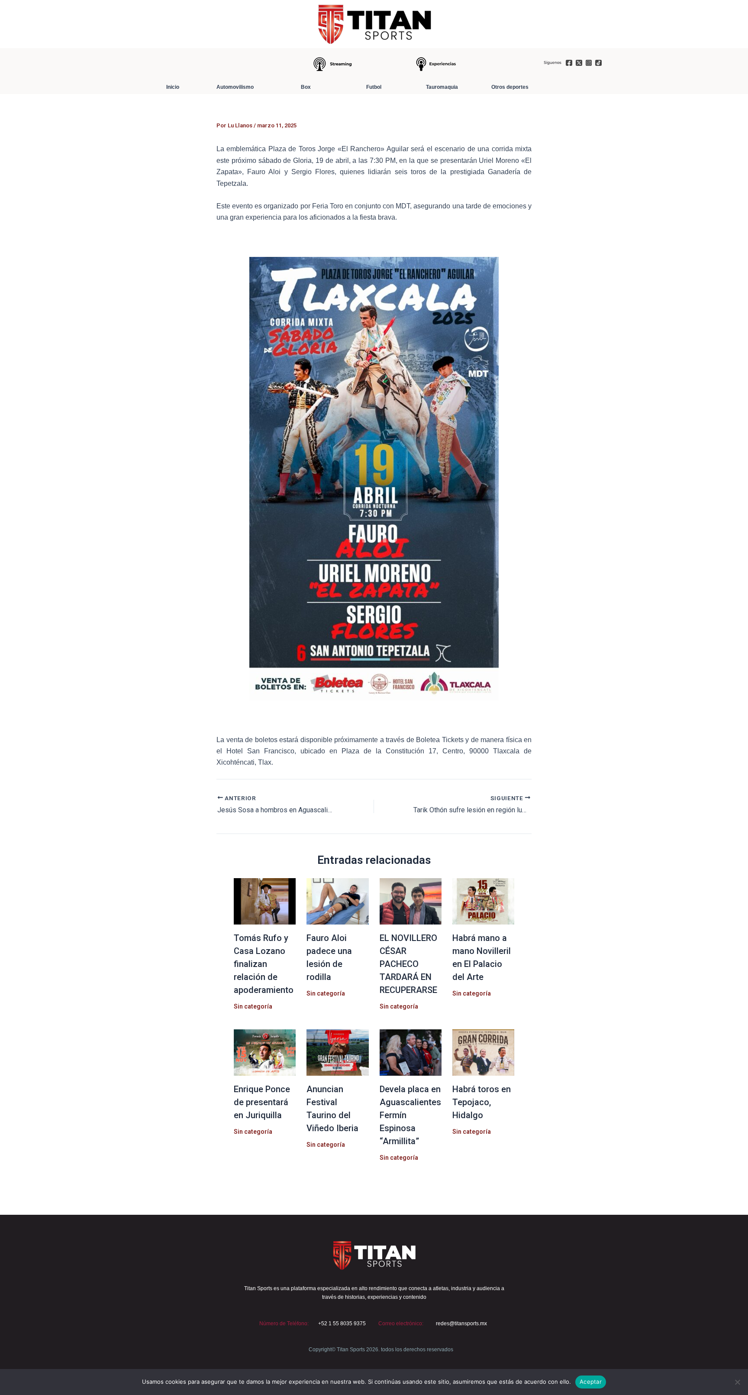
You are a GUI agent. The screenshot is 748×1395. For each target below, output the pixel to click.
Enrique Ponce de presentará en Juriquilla (262, 1102)
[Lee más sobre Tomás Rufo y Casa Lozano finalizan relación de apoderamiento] (265, 901)
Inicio (172, 87)
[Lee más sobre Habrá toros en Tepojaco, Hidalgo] (483, 1052)
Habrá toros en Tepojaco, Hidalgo (481, 1102)
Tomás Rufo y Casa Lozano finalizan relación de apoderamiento (263, 964)
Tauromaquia (442, 87)
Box (306, 87)
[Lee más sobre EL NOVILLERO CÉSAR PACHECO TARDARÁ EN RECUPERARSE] (411, 901)
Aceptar (591, 1381)
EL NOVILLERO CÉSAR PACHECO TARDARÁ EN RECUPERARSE (408, 964)
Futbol (373, 87)
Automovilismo (235, 87)
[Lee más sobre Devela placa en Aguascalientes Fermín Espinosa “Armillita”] (411, 1052)
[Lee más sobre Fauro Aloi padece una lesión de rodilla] (337, 901)
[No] (737, 1382)
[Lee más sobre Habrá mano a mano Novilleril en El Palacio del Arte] (483, 901)
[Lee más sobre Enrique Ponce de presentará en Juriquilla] (265, 1052)
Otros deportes (510, 87)
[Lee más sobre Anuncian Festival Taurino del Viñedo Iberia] (337, 1052)
